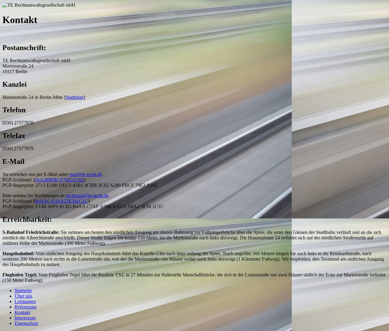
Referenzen (25, 306)
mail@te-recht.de (85, 174)
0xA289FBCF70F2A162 (59, 179)
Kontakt (22, 312)
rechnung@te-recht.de (87, 195)
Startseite (23, 290)
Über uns (23, 296)
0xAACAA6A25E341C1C (61, 201)
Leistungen (25, 301)
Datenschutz (26, 323)
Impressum (25, 317)
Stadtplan (75, 97)
